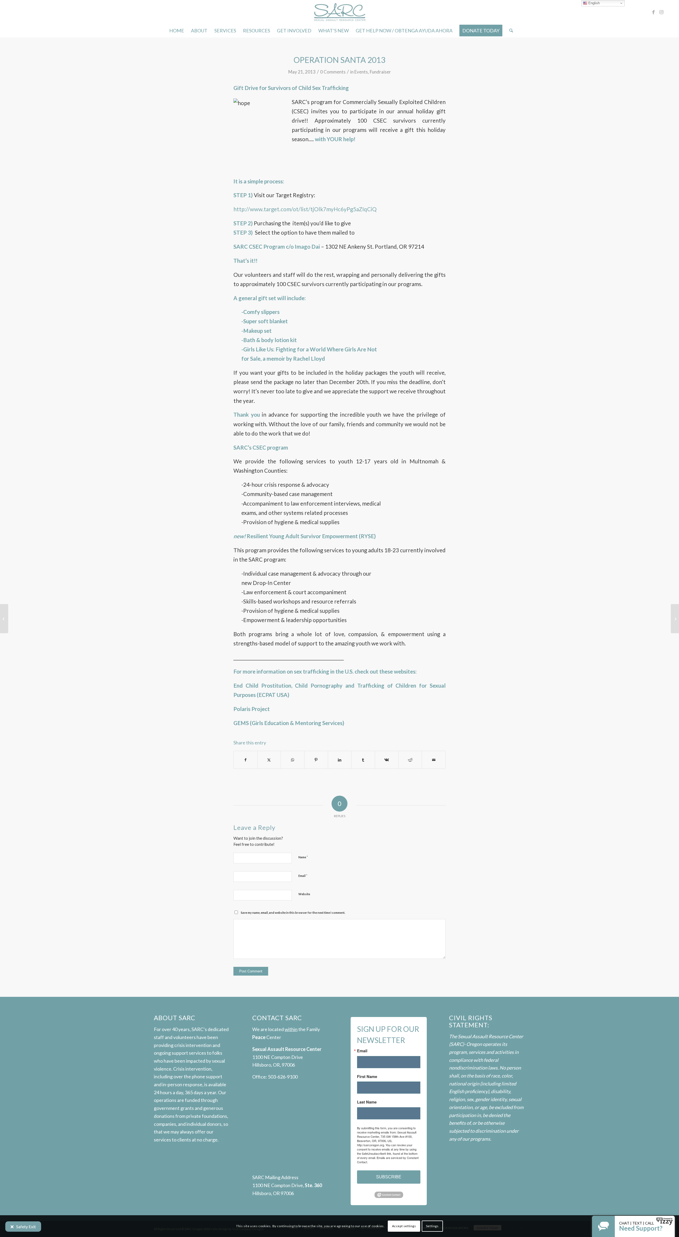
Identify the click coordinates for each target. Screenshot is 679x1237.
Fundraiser (380, 72)
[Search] (509, 30)
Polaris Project (251, 709)
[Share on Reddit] (410, 760)
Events (361, 72)
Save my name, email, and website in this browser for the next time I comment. (293, 912)
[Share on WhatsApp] (292, 760)
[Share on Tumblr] (363, 760)
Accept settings (404, 1226)
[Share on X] (269, 760)
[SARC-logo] (339, 12)
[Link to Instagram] (661, 12)
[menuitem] (177, 30)
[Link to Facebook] (654, 12)
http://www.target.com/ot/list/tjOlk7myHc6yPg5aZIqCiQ (305, 209)
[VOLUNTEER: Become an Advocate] (4, 618)
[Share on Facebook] (245, 760)
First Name (367, 1077)
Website (304, 894)
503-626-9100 (283, 1077)
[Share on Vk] (386, 760)
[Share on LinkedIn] (339, 760)
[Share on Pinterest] (316, 760)
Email (302, 875)
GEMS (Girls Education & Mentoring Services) (288, 723)
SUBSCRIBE (388, 1177)
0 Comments (333, 72)
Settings (432, 1226)
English (593, 3)
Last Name (367, 1102)
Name (303, 857)
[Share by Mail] (433, 760)
